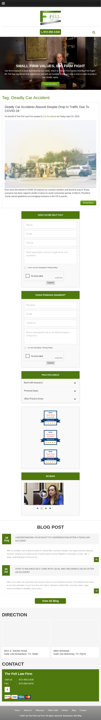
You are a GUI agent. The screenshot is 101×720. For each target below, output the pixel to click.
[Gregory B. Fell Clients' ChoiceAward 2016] (50, 464)
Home (17, 710)
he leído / (40, 348)
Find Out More (50, 84)
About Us (28, 710)
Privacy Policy (53, 268)
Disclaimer (42, 268)
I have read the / (43, 268)
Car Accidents (49, 116)
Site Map (78, 716)
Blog (74, 710)
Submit (50, 283)
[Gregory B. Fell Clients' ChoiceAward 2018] (50, 425)
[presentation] (44, 276)
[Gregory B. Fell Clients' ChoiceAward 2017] (50, 444)
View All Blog (50, 600)
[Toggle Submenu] (75, 383)
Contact (83, 710)
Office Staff (53, 710)
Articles (65, 710)
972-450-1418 (51, 31)
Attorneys (40, 710)
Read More (88, 203)
